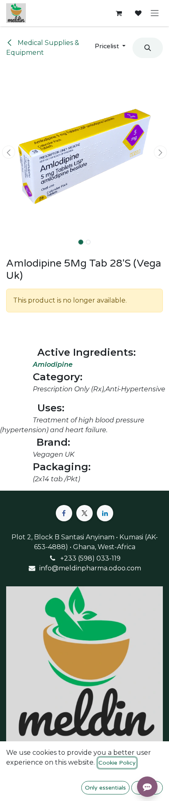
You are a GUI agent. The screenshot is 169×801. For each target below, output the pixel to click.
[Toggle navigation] (154, 13)
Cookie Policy (117, 762)
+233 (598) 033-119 (90, 558)
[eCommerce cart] (118, 13)
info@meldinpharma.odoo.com (90, 568)
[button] (110, 46)
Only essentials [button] (105, 787)
